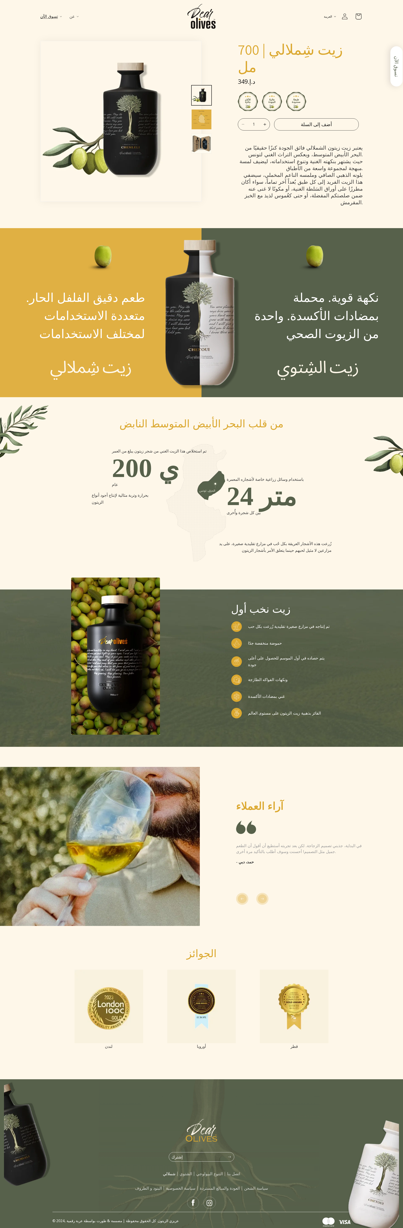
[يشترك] (229, 1157)
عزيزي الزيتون (168, 1220)
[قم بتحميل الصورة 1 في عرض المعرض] (201, 95)
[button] (52, 16)
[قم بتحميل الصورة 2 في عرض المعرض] (201, 119)
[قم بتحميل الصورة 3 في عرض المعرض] (201, 143)
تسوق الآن (396, 66)
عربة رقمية (75, 1220)
